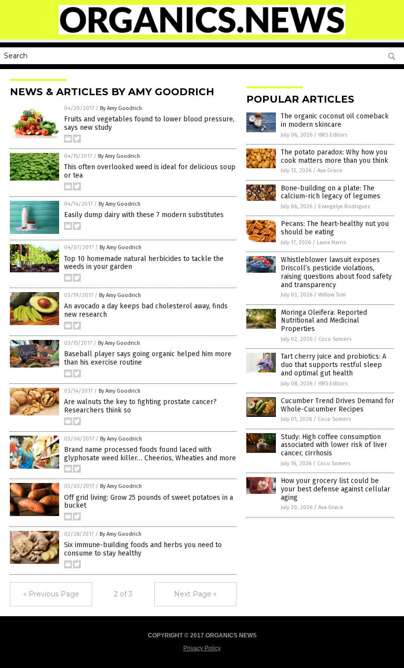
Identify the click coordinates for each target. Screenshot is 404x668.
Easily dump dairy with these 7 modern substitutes (144, 215)
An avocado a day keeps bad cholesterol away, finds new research (146, 310)
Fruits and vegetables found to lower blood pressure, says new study (149, 123)
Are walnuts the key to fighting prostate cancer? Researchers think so (140, 406)
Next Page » (195, 594)
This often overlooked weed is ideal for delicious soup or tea (150, 171)
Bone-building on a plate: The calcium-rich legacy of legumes (330, 192)
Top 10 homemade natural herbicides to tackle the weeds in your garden (144, 263)
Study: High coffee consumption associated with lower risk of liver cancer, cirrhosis (334, 445)
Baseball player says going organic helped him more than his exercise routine (148, 358)
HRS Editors (332, 135)
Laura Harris (331, 242)
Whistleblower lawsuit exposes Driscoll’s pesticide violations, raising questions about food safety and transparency (336, 272)
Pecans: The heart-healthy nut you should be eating (335, 228)
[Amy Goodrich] (202, 32)
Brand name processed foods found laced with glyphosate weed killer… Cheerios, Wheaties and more (150, 453)
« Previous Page (51, 594)
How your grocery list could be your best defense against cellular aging (335, 489)
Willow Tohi (332, 295)
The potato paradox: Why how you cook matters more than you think (334, 156)
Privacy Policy (202, 648)
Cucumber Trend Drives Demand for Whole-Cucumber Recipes (337, 405)
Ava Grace (329, 170)
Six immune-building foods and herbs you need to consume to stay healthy (143, 549)
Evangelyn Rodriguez (344, 206)
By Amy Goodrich (121, 108)
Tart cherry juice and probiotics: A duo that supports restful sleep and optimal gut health (333, 364)
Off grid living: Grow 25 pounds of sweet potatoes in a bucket (148, 501)
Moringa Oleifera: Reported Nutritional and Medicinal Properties (324, 321)
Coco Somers (334, 339)
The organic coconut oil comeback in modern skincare (335, 120)
